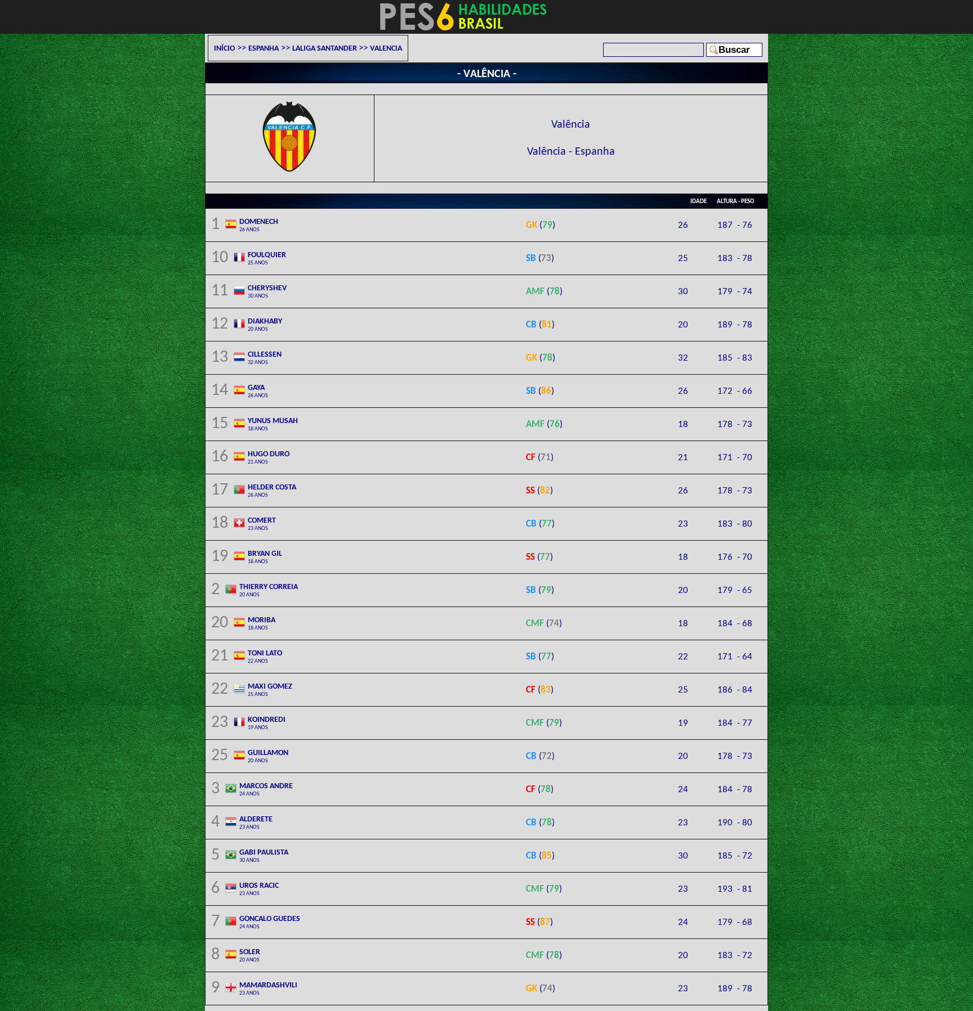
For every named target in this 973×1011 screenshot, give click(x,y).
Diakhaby (265, 324)
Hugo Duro (268, 457)
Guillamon (268, 756)
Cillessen (265, 357)
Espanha (263, 47)
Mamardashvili (268, 988)
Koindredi (266, 722)
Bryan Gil (265, 556)
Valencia (386, 47)
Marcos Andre (266, 789)
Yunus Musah (273, 424)
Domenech (258, 224)
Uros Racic (259, 888)
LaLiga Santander (325, 47)
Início (224, 47)
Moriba (261, 623)
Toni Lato (265, 656)
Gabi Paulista (263, 855)
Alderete (256, 822)
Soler (249, 955)
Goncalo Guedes (269, 922)
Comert (262, 523)
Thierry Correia (268, 590)
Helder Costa (272, 490)
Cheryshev (267, 291)
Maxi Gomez (270, 689)
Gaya (258, 390)
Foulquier (267, 258)
